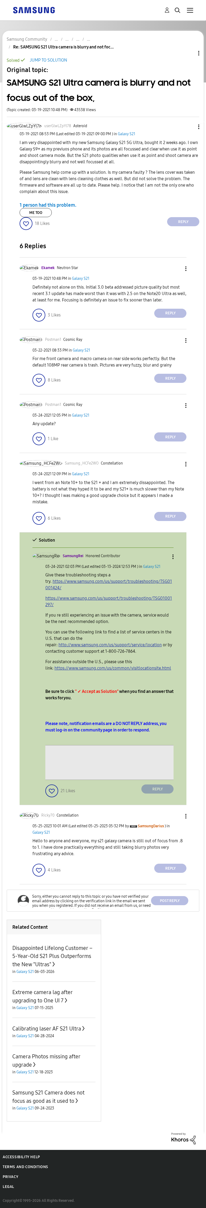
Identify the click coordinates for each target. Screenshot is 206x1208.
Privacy (10, 1177)
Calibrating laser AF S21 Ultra (46, 1028)
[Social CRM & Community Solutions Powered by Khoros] (183, 1138)
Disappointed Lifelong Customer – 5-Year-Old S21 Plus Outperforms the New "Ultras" (52, 956)
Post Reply (170, 901)
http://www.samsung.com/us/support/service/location (110, 644)
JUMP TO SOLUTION (48, 60)
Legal (8, 1186)
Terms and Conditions (25, 1167)
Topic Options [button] (189, 53)
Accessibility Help (21, 1157)
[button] (190, 127)
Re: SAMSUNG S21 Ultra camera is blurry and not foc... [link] (63, 47)
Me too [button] (35, 212)
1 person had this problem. (48, 205)
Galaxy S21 (126, 134)
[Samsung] (34, 9)
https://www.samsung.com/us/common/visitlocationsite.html (112, 668)
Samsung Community (27, 39)
